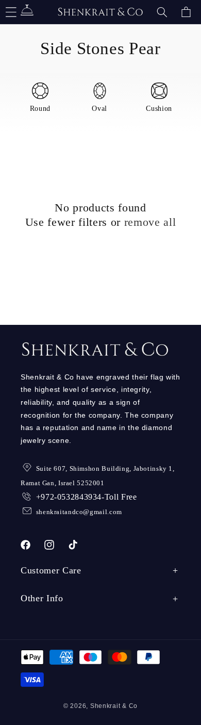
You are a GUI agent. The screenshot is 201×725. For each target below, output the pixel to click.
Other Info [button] (42, 598)
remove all (150, 222)
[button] (162, 12)
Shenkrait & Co (114, 706)
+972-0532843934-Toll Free (86, 496)
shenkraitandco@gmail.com (79, 512)
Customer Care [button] (51, 570)
